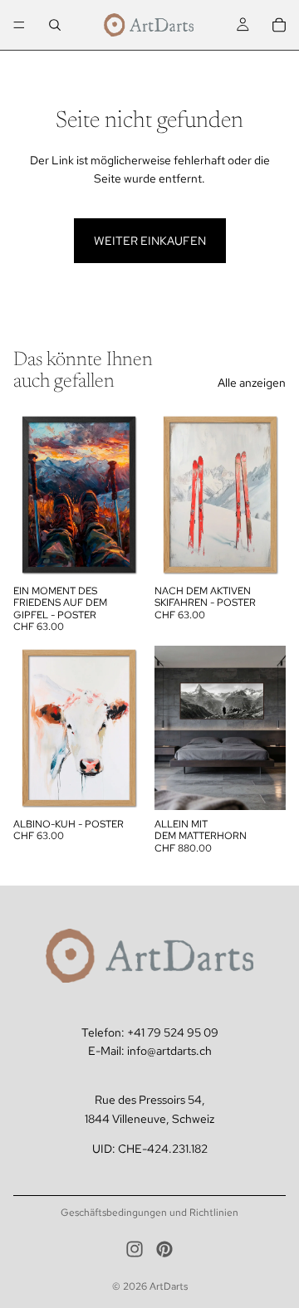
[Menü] (19, 25)
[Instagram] (135, 1249)
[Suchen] (55, 25)
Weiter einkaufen (150, 240)
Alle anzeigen (252, 382)
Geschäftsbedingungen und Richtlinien (149, 1212)
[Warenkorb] (279, 25)
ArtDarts (169, 1286)
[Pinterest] (164, 1249)
